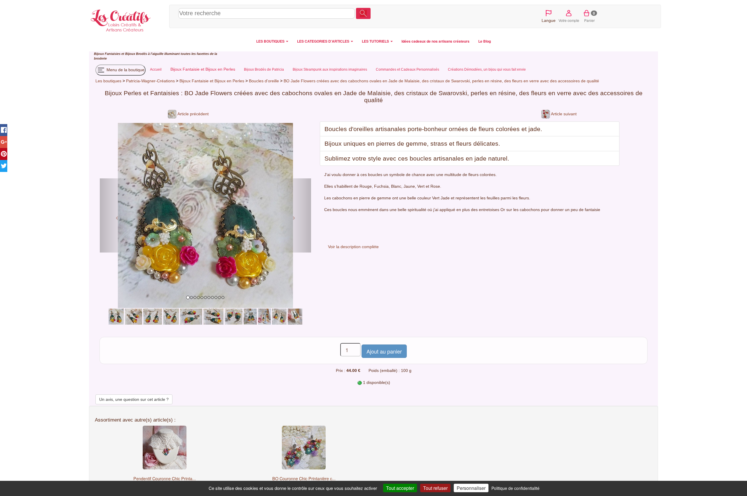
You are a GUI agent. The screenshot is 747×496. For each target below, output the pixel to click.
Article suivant (563, 114)
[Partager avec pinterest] (3, 154)
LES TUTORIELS (376, 41)
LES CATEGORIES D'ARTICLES (323, 41)
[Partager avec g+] (3, 142)
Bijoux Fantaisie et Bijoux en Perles (212, 81)
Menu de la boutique (124, 69)
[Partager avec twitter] (3, 166)
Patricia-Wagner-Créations (150, 81)
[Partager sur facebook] (3, 130)
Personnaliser (471, 488)
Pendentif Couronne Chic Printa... (164, 478)
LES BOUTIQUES (270, 41)
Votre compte (568, 20)
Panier (589, 17)
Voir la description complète (353, 246)
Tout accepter (400, 488)
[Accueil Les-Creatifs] (127, 19)
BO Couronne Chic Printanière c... (304, 478)
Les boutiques (108, 81)
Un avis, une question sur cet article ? (134, 399)
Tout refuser (435, 488)
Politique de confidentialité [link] (515, 488)
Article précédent (193, 114)
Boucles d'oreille (264, 81)
